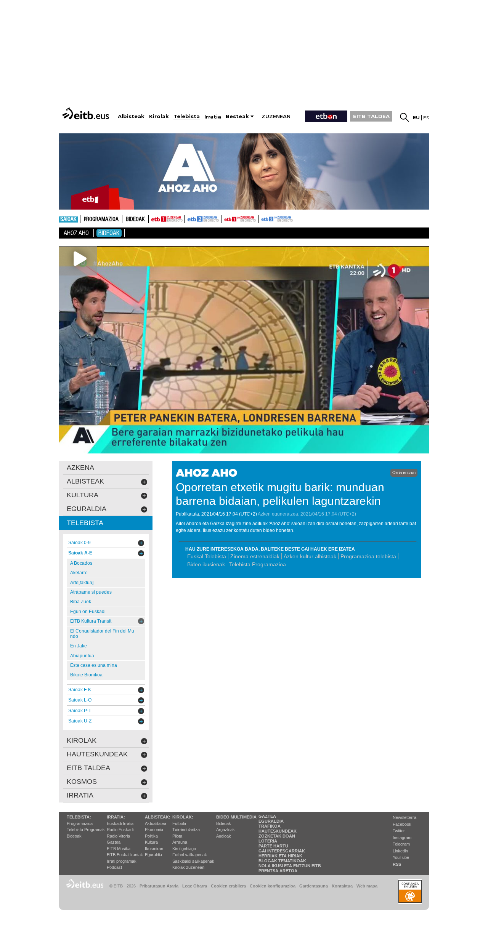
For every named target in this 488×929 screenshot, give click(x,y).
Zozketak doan (276, 836)
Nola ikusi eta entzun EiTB (289, 865)
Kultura (151, 842)
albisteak (85, 481)
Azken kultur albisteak (310, 556)
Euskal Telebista (206, 556)
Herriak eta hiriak (280, 856)
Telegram (401, 844)
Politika (151, 836)
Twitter (399, 830)
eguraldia (86, 509)
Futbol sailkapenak (189, 854)
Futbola (179, 823)
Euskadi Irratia (120, 823)
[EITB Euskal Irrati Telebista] (86, 113)
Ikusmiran (154, 848)
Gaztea (113, 842)
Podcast (114, 867)
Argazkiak (225, 829)
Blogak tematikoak (282, 861)
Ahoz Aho (76, 233)
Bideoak (135, 219)
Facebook (402, 824)
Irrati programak (121, 861)
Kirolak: (182, 817)
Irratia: (116, 817)
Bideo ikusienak (206, 564)
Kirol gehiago (184, 848)
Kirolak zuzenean (188, 867)
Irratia (80, 795)
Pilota (177, 836)
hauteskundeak (97, 754)
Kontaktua (342, 886)
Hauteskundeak (277, 831)
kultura (82, 495)
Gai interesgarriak (281, 851)
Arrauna (179, 842)
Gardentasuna (313, 886)
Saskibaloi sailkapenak (193, 861)
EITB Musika (118, 848)
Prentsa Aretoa (277, 870)
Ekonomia (154, 829)
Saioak (68, 219)
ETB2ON (262, 218)
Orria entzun (404, 472)
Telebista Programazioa (257, 564)
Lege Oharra (194, 886)
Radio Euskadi (120, 829)
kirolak (81, 740)
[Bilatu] (404, 117)
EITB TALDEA (371, 116)
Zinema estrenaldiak (254, 556)
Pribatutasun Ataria (159, 886)
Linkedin (400, 851)
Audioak (223, 836)
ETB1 (166, 219)
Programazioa (101, 219)
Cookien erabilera (228, 886)
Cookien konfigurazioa (272, 886)
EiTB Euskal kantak (125, 854)
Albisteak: (157, 817)
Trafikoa (269, 826)
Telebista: (79, 817)
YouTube (401, 857)
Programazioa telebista (368, 556)
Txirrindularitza (186, 829)
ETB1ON (225, 218)
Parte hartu (273, 846)
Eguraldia (153, 854)
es (426, 117)
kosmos (82, 781)
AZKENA (80, 467)
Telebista (85, 523)
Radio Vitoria (118, 836)
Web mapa (366, 886)
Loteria (267, 841)
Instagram (402, 837)
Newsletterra (404, 817)
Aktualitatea (155, 823)
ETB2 (203, 219)
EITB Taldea (88, 768)
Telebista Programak (86, 829)
